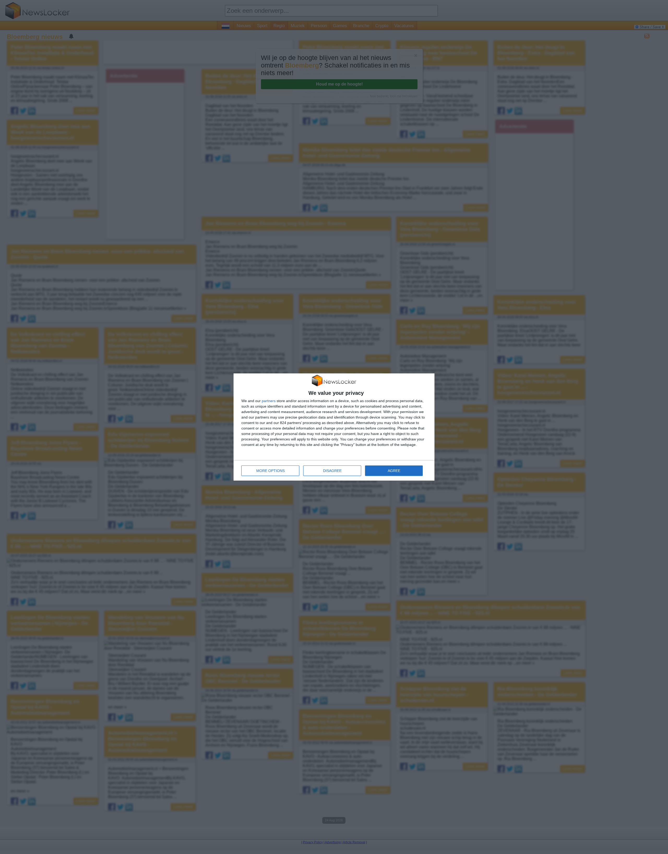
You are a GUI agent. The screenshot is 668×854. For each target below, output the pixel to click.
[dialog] (334, 427)
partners (269, 401)
